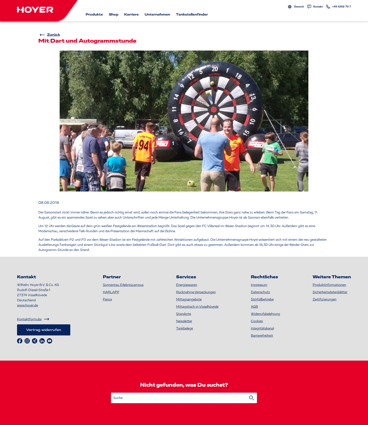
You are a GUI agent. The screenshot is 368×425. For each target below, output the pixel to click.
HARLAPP (111, 292)
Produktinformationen (329, 285)
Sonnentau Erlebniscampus (123, 285)
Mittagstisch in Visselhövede (197, 306)
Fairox (107, 299)
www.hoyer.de (27, 305)
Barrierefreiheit (262, 335)
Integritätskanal (262, 328)
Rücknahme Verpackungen (196, 292)
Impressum (259, 285)
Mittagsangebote (189, 299)
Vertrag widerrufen (43, 330)
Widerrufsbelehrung (265, 314)
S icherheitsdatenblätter (330, 292)
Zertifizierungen (324, 299)
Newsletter (184, 321)
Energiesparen (186, 285)
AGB (254, 306)
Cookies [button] (257, 321)
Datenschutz (260, 292)
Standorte (183, 314)
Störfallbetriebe (262, 299)
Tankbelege (184, 328)
